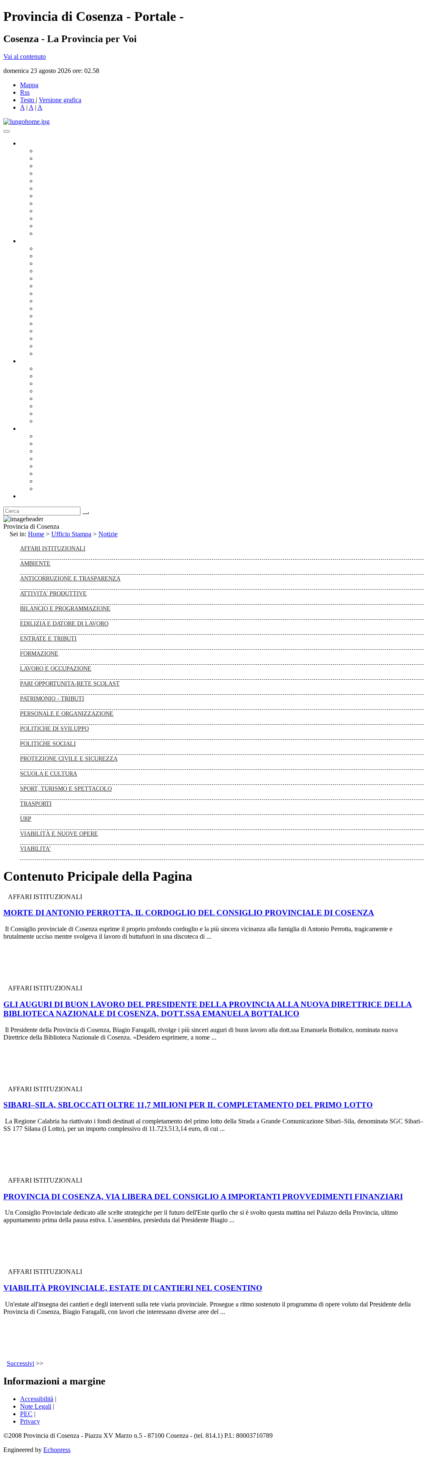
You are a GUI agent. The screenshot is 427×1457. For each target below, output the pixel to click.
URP (25, 818)
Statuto (46, 413)
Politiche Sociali (48, 743)
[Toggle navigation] (6, 131)
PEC (26, 1413)
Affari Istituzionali (52, 548)
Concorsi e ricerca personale (74, 383)
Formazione (39, 653)
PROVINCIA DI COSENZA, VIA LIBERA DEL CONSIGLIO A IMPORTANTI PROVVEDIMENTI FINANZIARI (203, 1196)
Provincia (32, 428)
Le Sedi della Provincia (67, 451)
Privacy (30, 1421)
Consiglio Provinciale (65, 158)
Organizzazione (40, 240)
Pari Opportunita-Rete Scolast (70, 683)
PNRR (46, 300)
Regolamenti (53, 421)
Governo (31, 143)
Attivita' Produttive (53, 593)
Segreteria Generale (62, 345)
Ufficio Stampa (57, 218)
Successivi (20, 1363)
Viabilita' (35, 848)
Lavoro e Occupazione (55, 668)
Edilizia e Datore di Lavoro (64, 623)
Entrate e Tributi (48, 638)
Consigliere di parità (63, 195)
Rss (25, 92)
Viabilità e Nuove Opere (59, 833)
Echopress (56, 1449)
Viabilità (48, 338)
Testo (27, 99)
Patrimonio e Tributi (63, 293)
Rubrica (30, 496)
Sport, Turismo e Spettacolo (66, 788)
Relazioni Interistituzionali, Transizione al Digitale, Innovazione (120, 285)
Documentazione (41, 360)
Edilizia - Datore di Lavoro (72, 330)
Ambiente (50, 323)
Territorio (49, 466)
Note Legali (35, 1406)
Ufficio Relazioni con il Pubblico (80, 210)
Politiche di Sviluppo (54, 728)
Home (36, 534)
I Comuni (49, 473)
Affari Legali (54, 278)
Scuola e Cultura (48, 773)
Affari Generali (57, 255)
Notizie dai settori (60, 225)
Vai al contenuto (24, 56)
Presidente (50, 150)
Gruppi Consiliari (60, 188)
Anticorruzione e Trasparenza (70, 578)
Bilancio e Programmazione (73, 263)
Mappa (29, 84)
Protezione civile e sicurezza (69, 758)
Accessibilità (36, 1398)
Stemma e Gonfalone (64, 436)
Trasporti (48, 308)
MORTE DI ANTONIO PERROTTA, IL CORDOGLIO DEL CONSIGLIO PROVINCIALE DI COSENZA (188, 912)
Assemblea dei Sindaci (66, 173)
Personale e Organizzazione (73, 270)
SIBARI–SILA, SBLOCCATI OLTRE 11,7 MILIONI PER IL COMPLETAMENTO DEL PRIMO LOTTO (188, 1104)
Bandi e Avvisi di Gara (67, 375)
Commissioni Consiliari (67, 180)
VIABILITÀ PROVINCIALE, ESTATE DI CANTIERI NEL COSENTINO (132, 1288)
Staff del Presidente (62, 353)
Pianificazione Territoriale (70, 315)
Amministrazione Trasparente (75, 398)
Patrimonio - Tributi (52, 698)
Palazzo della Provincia (67, 443)
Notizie (108, 534)
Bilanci (46, 390)
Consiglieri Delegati (63, 165)
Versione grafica (60, 99)
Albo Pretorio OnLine (66, 368)
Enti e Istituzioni (58, 488)
